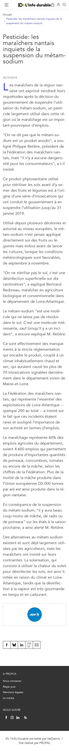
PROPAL (44, 743)
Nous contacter (12, 681)
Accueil (7, 14)
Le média (8, 698)
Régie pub (9, 687)
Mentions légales (13, 692)
